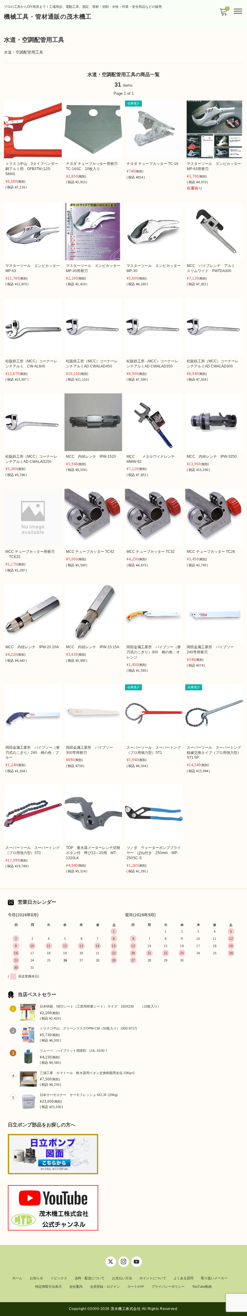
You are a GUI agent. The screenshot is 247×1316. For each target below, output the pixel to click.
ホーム (17, 1278)
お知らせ (36, 1278)
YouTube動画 (202, 1286)
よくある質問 (183, 1278)
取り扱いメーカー (214, 1278)
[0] (223, 13)
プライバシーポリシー (168, 1286)
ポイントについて (152, 1278)
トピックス (59, 1278)
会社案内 (76, 1286)
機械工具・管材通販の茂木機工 (48, 16)
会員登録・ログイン (105, 1286)
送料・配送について (90, 1278)
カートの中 (135, 1286)
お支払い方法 (122, 1278)
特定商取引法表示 (48, 1286)
